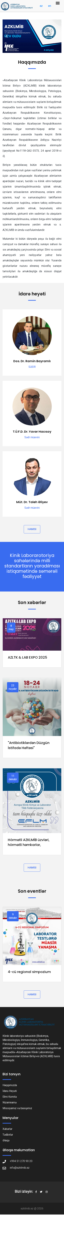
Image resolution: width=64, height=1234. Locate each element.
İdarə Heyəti (10, 1091)
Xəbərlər (7, 1129)
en (49, 5)
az (41, 5)
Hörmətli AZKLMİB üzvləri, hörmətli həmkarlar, (28, 842)
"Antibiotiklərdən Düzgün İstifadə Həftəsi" (28, 745)
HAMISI (32, 529)
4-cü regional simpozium (29, 971)
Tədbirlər (8, 1134)
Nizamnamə (10, 1102)
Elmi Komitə (10, 1096)
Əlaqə (6, 1140)
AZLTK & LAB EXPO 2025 (27, 657)
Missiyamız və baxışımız (17, 1108)
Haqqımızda (10, 1085)
